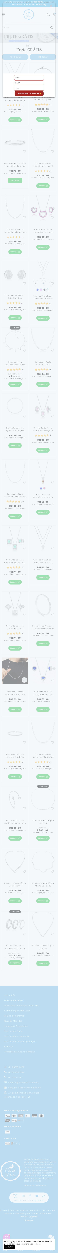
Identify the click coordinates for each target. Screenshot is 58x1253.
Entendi (9, 1247)
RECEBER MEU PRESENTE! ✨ (29, 94)
